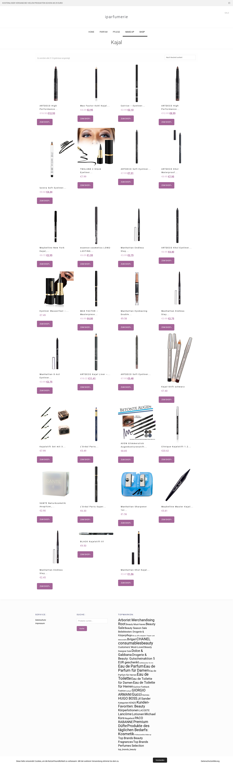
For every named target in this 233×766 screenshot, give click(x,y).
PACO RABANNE (130, 720)
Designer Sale (124, 651)
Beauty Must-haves (135, 624)
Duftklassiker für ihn (146, 663)
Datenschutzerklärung (210, 761)
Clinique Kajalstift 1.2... (176, 447)
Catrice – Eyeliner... (133, 106)
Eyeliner (137, 687)
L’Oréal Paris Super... (93, 507)
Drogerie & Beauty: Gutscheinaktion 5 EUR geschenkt (136, 658)
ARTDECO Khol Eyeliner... (176, 248)
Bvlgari (131, 639)
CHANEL (143, 639)
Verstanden (160, 760)
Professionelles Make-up (142, 735)
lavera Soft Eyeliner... (53, 188)
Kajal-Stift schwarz (173, 387)
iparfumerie (116, 17)
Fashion (122, 690)
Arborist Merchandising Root (136, 622)
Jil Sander (144, 698)
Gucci (137, 694)
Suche (81, 629)
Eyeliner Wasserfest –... (54, 311)
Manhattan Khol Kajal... (135, 570)
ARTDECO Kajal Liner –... (95, 374)
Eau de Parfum (130, 666)
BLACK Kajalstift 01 (92, 541)
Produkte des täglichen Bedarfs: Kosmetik (133, 730)
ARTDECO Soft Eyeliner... (136, 169)
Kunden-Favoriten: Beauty (133, 704)
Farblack (145, 687)
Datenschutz (40, 620)
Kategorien (123, 703)
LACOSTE (144, 710)
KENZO (132, 702)
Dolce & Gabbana (130, 653)
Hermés (145, 695)
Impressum (40, 623)
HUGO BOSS (127, 698)
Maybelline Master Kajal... (177, 507)
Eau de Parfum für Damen (136, 668)
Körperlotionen (128, 710)
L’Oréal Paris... (89, 447)
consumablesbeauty (135, 643)
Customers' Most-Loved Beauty (135, 647)
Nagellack (129, 718)
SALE (227, 13)
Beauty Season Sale (136, 628)
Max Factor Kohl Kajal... (95, 106)
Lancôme (125, 714)
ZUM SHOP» (45, 122)
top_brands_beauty (127, 749)
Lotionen (138, 714)
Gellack (128, 691)
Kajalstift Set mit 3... (53, 447)
